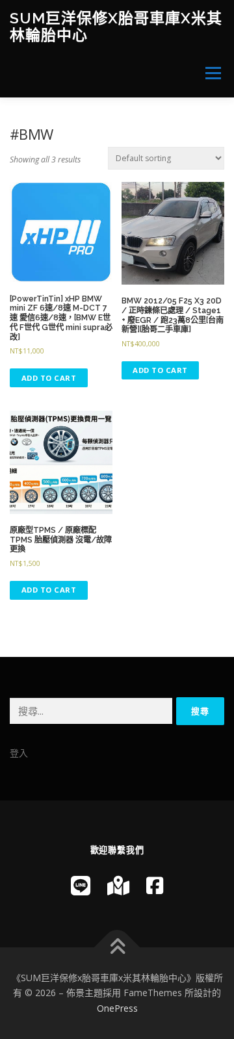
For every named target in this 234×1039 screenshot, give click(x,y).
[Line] (80, 885)
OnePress (117, 1008)
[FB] (154, 885)
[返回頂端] (117, 947)
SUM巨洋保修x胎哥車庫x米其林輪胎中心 (116, 26)
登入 (19, 753)
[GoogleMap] (118, 885)
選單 (209, 73)
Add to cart (49, 378)
